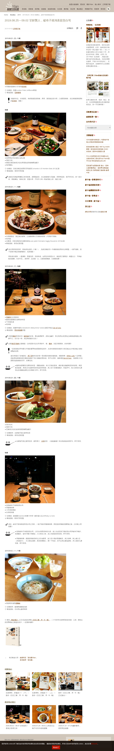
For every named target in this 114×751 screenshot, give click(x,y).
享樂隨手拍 (89, 9)
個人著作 (98, 4)
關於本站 (7, 740)
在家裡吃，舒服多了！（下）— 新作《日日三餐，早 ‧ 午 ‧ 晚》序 (17, 695)
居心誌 (87, 206)
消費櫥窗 (89, 135)
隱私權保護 (15, 740)
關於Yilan (90, 4)
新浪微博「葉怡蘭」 (27, 660)
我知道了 (56, 747)
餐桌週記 (80, 9)
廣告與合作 (23, 740)
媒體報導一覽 (91, 117)
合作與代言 (90, 121)
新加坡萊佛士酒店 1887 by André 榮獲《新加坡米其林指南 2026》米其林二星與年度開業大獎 (98, 149)
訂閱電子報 (106, 4)
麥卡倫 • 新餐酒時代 (93, 180)
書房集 (66, 9)
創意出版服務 (74, 4)
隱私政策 (94, 744)
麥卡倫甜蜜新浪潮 (92, 185)
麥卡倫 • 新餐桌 (91, 196)
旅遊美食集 (52, 9)
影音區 (103, 9)
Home (6, 15)
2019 (19, 15)
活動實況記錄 (91, 112)
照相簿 (96, 9)
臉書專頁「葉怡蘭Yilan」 (28, 657)
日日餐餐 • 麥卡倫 (92, 201)
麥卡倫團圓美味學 (92, 190)
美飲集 (30, 9)
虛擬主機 (104, 212)
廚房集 (37, 9)
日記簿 (72, 9)
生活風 (59, 9)
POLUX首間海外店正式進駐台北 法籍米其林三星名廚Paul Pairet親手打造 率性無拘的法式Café (98, 158)
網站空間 (88, 212)
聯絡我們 (30, 740)
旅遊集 (43, 9)
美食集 (24, 9)
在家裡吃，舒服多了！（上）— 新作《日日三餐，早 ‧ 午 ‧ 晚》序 (43, 695)
